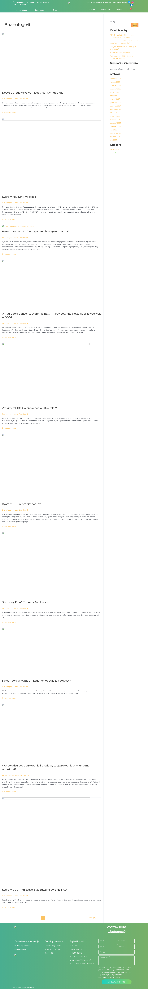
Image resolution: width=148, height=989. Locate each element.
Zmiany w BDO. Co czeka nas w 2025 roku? (29, 408)
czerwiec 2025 (115, 96)
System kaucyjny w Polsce (19, 196)
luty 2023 (113, 140)
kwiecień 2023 (115, 133)
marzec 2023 (115, 137)
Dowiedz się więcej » (10, 112)
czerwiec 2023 (115, 126)
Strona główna (21, 10)
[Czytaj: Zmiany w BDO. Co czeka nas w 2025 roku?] (46, 373)
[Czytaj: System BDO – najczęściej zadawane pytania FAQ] (46, 841)
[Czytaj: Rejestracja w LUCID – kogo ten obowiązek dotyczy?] (18, 226)
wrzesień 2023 (115, 123)
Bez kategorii (7, 99)
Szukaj (112, 22)
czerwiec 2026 (115, 79)
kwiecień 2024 (115, 109)
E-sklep (92, 10)
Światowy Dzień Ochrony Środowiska (26, 602)
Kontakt (119, 10)
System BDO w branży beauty (21, 504)
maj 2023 (113, 130)
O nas (55, 10)
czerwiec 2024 (115, 106)
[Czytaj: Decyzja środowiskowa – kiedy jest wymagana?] (51, 61)
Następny (93, 918)
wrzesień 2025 (115, 89)
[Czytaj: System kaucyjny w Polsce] (51, 155)
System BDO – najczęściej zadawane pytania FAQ (34, 889)
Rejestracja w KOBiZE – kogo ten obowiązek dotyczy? (36, 680)
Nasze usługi (39, 10)
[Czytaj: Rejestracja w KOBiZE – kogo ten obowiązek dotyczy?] (38, 652)
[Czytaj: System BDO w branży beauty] (51, 467)
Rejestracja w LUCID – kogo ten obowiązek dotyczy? (35, 231)
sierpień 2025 (115, 92)
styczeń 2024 (115, 116)
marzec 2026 (115, 82)
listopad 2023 (115, 120)
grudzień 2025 (115, 85)
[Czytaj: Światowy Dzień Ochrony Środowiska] (51, 565)
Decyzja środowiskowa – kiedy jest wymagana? (32, 92)
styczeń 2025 (115, 99)
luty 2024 (113, 113)
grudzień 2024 (115, 103)
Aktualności (105, 10)
